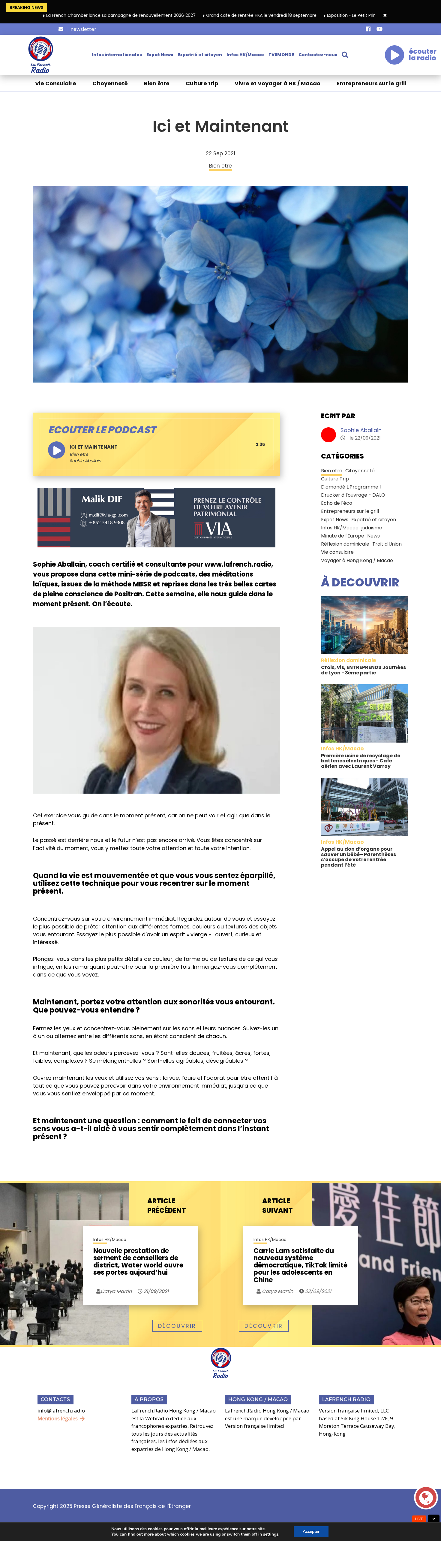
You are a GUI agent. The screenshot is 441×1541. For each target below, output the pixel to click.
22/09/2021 (317, 1291)
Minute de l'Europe (342, 535)
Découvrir (177, 1326)
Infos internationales (117, 55)
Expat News (159, 55)
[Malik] (156, 517)
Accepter (311, 1531)
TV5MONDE (281, 55)
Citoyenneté (110, 83)
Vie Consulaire (55, 83)
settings (270, 1534)
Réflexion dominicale (345, 543)
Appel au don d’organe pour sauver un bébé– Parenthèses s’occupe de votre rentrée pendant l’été (358, 857)
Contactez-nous (317, 55)
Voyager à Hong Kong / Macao (357, 560)
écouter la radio (422, 55)
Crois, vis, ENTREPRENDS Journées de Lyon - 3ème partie (363, 670)
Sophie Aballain (361, 430)
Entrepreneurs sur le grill (371, 83)
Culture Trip (335, 478)
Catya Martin (277, 1291)
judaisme (372, 527)
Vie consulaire (337, 552)
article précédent (166, 1205)
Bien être (157, 83)
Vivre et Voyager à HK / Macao (277, 83)
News (373, 535)
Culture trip (202, 83)
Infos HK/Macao (245, 55)
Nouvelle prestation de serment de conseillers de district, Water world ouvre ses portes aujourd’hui (138, 1262)
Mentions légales (58, 1418)
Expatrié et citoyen (200, 55)
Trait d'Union (387, 543)
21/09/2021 (155, 1291)
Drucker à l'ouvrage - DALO (353, 495)
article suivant (277, 1205)
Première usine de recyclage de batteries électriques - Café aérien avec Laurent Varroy (360, 761)
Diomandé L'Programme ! (351, 486)
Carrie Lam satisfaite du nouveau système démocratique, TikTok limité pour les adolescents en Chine (300, 1265)
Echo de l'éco (336, 503)
